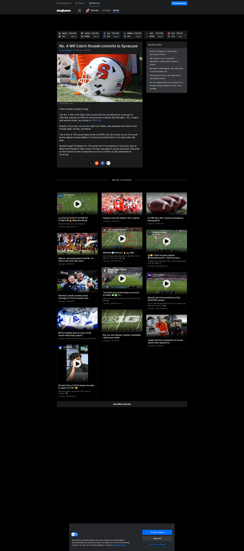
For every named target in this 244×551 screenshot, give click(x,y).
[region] (122, 537)
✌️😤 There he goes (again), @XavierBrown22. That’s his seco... (164, 256)
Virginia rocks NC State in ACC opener (121, 218)
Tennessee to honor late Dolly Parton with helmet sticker (165, 76)
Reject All (157, 538)
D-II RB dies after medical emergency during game (165, 219)
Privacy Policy (120, 545)
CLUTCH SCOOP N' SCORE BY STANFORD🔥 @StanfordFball (73, 219)
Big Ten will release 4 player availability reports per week (122, 336)
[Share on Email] (108, 163)
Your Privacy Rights (157, 544)
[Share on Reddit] (97, 163)
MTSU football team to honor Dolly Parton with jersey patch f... (74, 334)
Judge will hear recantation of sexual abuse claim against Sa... (165, 341)
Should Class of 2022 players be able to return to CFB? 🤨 (76, 386)
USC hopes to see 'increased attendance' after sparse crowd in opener (164, 61)
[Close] (172, 526)
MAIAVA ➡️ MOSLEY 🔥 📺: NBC (119, 252)
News (116, 10)
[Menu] (79, 10)
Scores (106, 10)
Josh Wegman (65, 50)
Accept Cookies (157, 532)
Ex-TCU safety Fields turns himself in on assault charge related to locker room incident (166, 85)
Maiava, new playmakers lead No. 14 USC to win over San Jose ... (75, 259)
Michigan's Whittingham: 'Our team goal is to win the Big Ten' (166, 69)
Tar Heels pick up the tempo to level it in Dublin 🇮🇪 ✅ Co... (121, 293)
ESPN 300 (96, 120)
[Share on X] (91, 163)
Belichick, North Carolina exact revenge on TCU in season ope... (74, 296)
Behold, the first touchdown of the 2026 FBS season (164, 298)
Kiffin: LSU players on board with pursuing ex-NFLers (163, 52)
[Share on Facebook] (103, 163)
